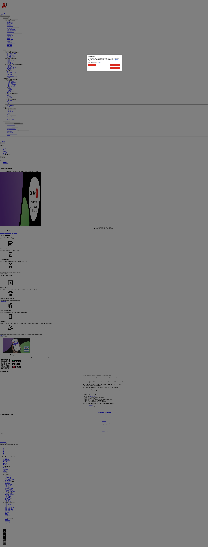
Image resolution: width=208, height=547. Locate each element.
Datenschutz (116, 59)
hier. (100, 62)
